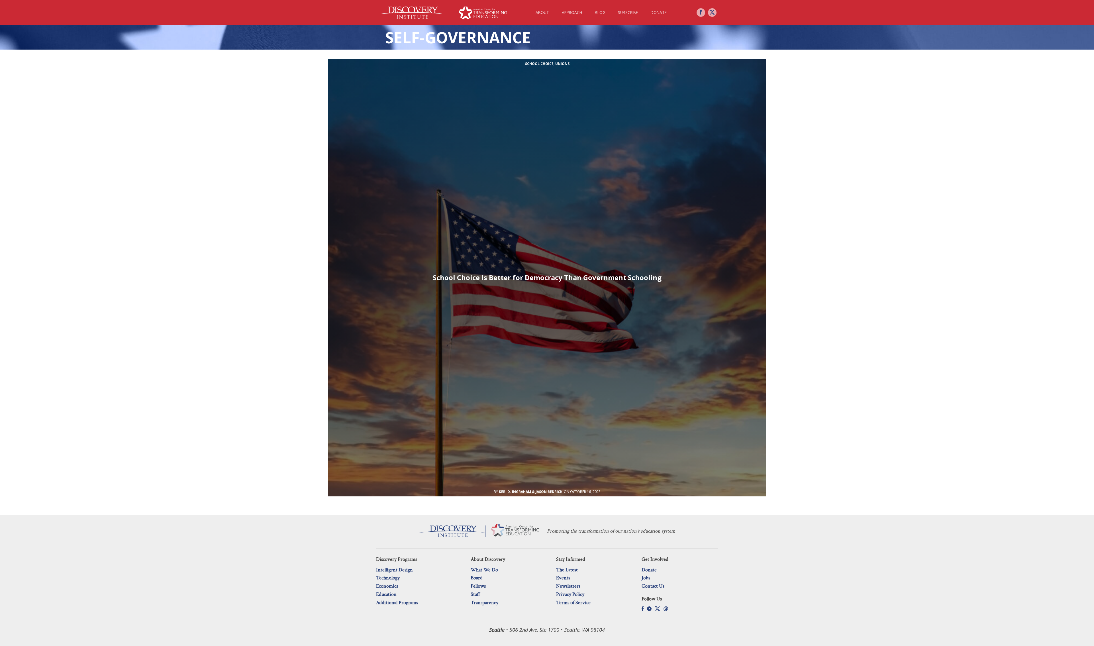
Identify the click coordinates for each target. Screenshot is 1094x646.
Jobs (646, 577)
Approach (572, 12)
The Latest (567, 569)
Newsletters (568, 586)
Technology (388, 577)
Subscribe (628, 12)
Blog (600, 12)
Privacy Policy (570, 594)
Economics (387, 586)
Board (477, 577)
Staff (475, 594)
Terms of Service (573, 602)
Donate (659, 12)
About (542, 12)
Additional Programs (397, 602)
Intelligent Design (394, 569)
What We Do (484, 569)
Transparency (484, 602)
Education (386, 594)
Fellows (478, 586)
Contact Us (653, 586)
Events (563, 577)
